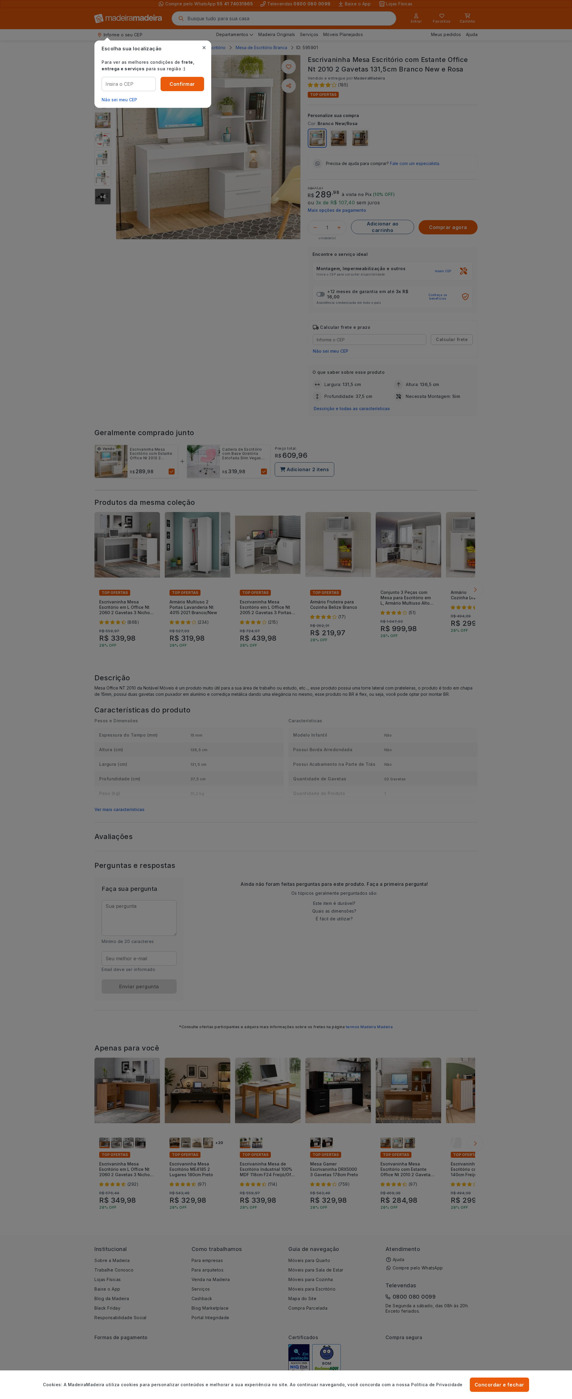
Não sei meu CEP (119, 99)
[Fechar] (204, 47)
